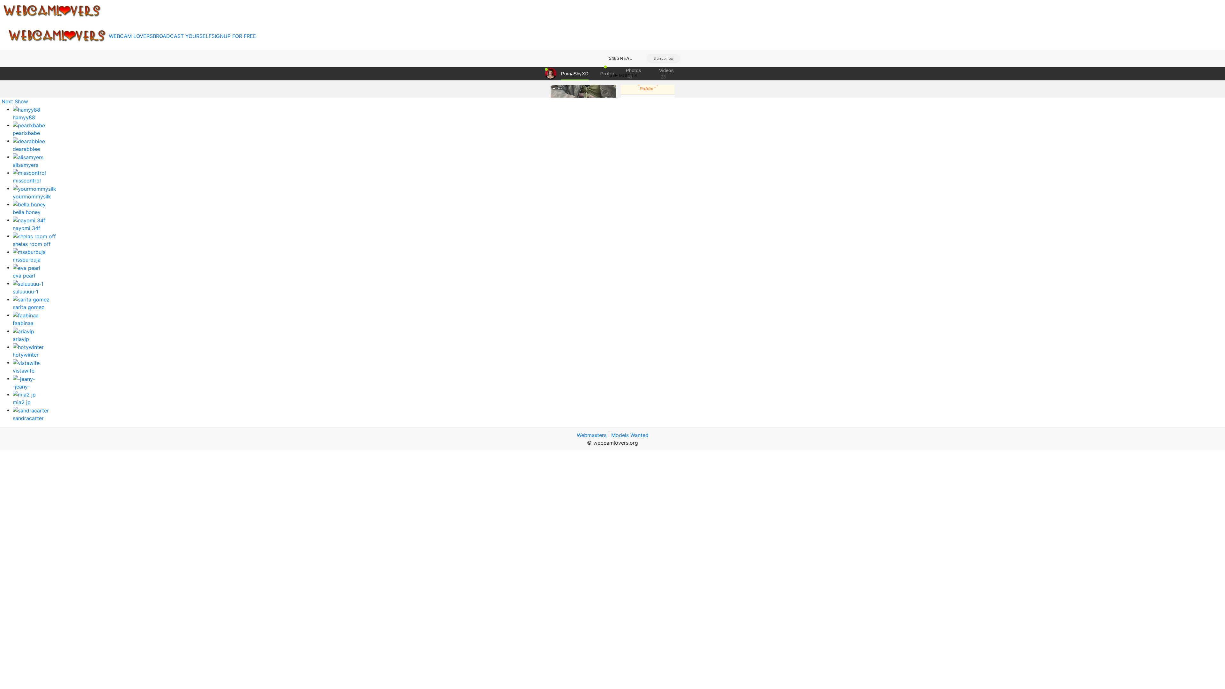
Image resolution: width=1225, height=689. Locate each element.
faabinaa (23, 323)
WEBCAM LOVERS (131, 36)
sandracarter (28, 418)
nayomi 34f (26, 228)
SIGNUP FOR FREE (234, 36)
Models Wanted (630, 435)
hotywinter (26, 355)
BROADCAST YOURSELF (182, 36)
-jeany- (21, 386)
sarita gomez (28, 307)
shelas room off (32, 244)
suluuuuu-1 (25, 291)
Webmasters (591, 435)
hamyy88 (24, 117)
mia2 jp (22, 402)
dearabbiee (26, 149)
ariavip (21, 339)
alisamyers (25, 165)
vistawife (23, 370)
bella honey (27, 212)
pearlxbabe (26, 133)
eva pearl (24, 275)
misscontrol (27, 180)
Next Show (15, 101)
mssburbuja (27, 259)
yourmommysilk (32, 196)
